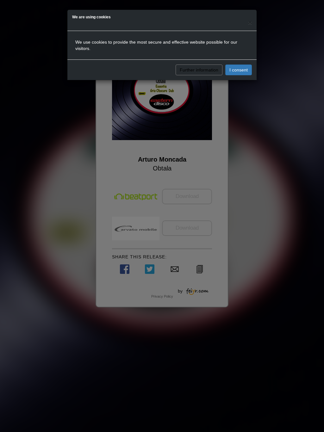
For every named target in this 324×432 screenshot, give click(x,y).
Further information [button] (199, 69)
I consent (238, 69)
